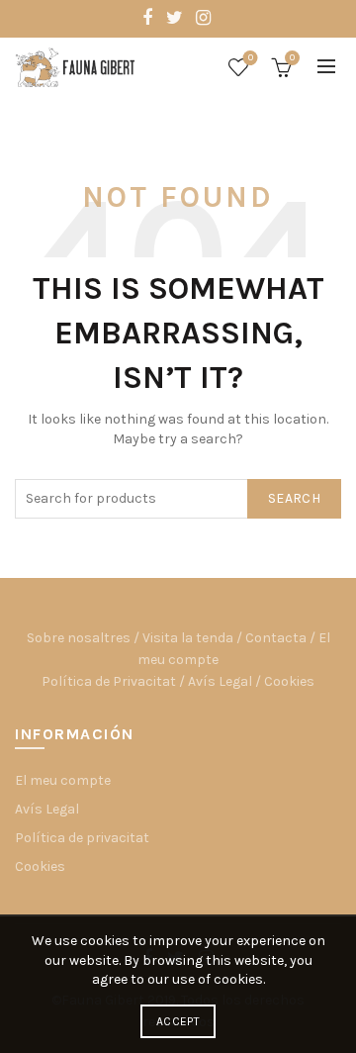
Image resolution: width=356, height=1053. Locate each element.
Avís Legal (220, 681)
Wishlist (250, 57)
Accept (178, 1021)
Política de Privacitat (109, 681)
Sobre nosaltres (79, 637)
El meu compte (63, 780)
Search (294, 498)
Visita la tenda (187, 637)
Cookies (289, 681)
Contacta (276, 637)
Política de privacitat (82, 837)
